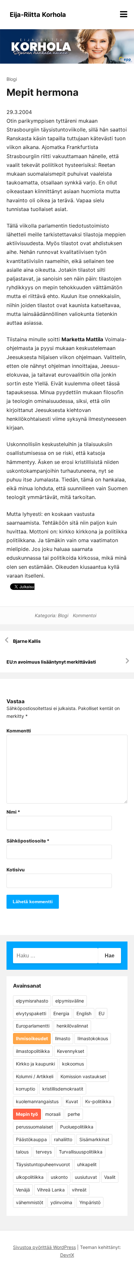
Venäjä (23, 1189)
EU (101, 1013)
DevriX (67, 1255)
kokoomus (73, 1063)
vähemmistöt (29, 1202)
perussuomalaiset (34, 1126)
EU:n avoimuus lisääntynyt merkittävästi (51, 662)
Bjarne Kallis (27, 641)
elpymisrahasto (32, 1001)
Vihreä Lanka (51, 1189)
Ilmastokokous (92, 1038)
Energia (61, 1013)
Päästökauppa (31, 1139)
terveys (44, 1151)
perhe (74, 1114)
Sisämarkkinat (94, 1139)
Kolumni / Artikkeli (34, 1076)
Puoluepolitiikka (76, 1126)
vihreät (79, 1189)
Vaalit (109, 1177)
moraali (52, 1114)
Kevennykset (70, 1051)
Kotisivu (16, 869)
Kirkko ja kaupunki (35, 1063)
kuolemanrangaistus (37, 1101)
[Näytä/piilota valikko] (123, 14)
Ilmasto (62, 1038)
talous (22, 1151)
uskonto (59, 1177)
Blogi (12, 79)
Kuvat (72, 1101)
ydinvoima (61, 1202)
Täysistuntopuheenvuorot (43, 1164)
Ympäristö (89, 1202)
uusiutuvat (86, 1177)
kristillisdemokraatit (62, 1088)
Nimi (13, 812)
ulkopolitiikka (30, 1177)
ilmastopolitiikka (33, 1051)
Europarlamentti (32, 1026)
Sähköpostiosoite (28, 840)
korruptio (25, 1088)
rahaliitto (63, 1139)
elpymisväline (69, 1001)
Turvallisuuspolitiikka (80, 1151)
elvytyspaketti (31, 1013)
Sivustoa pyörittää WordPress (44, 1247)
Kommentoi (84, 615)
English (83, 1013)
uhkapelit (87, 1164)
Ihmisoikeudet (32, 1038)
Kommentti (19, 730)
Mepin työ (27, 1114)
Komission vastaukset (83, 1076)
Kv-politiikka (98, 1101)
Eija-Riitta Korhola (38, 15)
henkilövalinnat (72, 1026)
